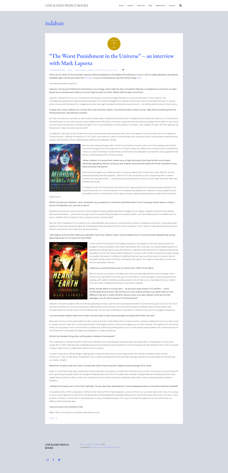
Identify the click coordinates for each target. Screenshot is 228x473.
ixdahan (90, 70)
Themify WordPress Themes (110, 447)
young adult (112, 70)
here (139, 78)
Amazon (89, 78)
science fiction (100, 70)
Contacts (172, 5)
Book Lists (141, 5)
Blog (150, 5)
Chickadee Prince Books (91, 444)
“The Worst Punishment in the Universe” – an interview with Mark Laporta (111, 59)
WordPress (94, 447)
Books (121, 5)
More (51, 418)
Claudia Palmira (57, 70)
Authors (130, 5)
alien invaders (80, 70)
